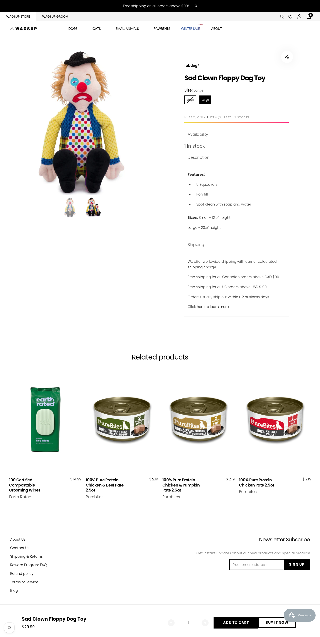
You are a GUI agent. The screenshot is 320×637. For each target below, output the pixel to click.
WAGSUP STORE (18, 16)
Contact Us (19, 547)
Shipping (196, 244)
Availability (198, 134)
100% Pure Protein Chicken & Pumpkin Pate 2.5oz (181, 485)
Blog (14, 590)
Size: (194, 90)
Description (198, 157)
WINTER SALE (190, 28)
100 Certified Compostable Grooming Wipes (24, 485)
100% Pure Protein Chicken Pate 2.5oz (257, 482)
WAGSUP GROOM (55, 16)
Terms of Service (24, 582)
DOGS (72, 28)
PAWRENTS (162, 28)
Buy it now (277, 622)
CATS (97, 28)
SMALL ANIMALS (127, 28)
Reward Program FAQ (28, 564)
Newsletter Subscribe (284, 539)
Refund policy (22, 573)
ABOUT (216, 28)
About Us (17, 539)
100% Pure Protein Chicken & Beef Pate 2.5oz (105, 485)
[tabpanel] (81, 120)
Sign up (296, 564)
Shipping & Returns (26, 556)
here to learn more (213, 306)
